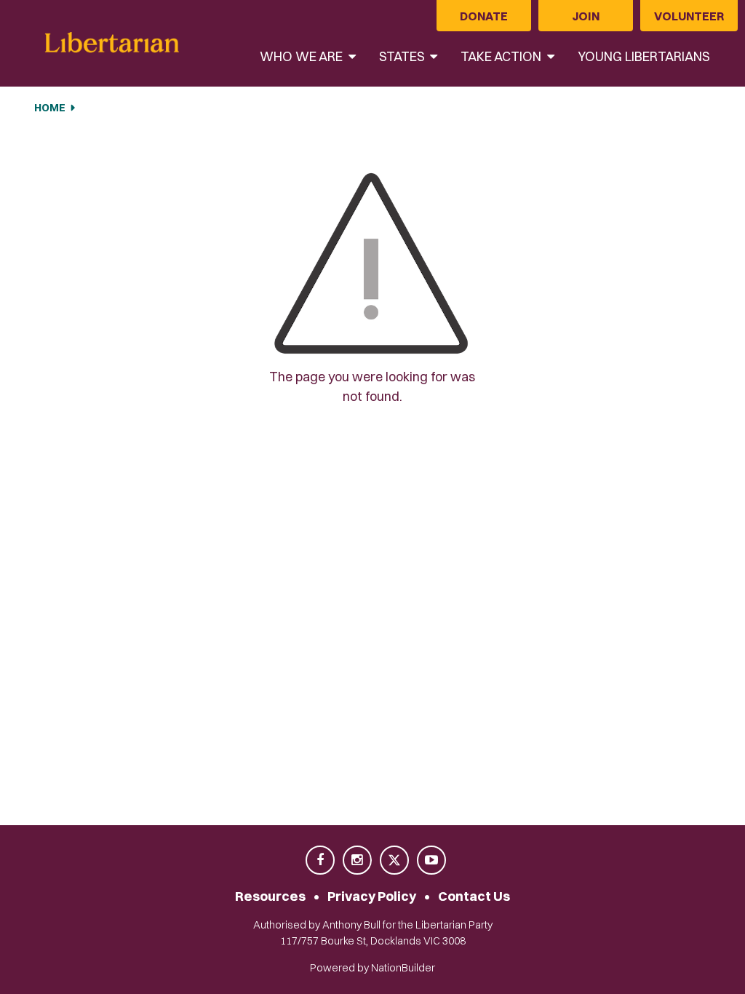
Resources (270, 896)
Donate (484, 16)
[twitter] (395, 860)
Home (49, 107)
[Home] (112, 43)
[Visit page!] (321, 860)
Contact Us (474, 896)
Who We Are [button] (303, 56)
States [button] (403, 56)
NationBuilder (403, 967)
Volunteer (689, 16)
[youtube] (431, 860)
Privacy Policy (371, 896)
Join (585, 16)
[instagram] (358, 860)
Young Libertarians (644, 56)
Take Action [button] (502, 56)
